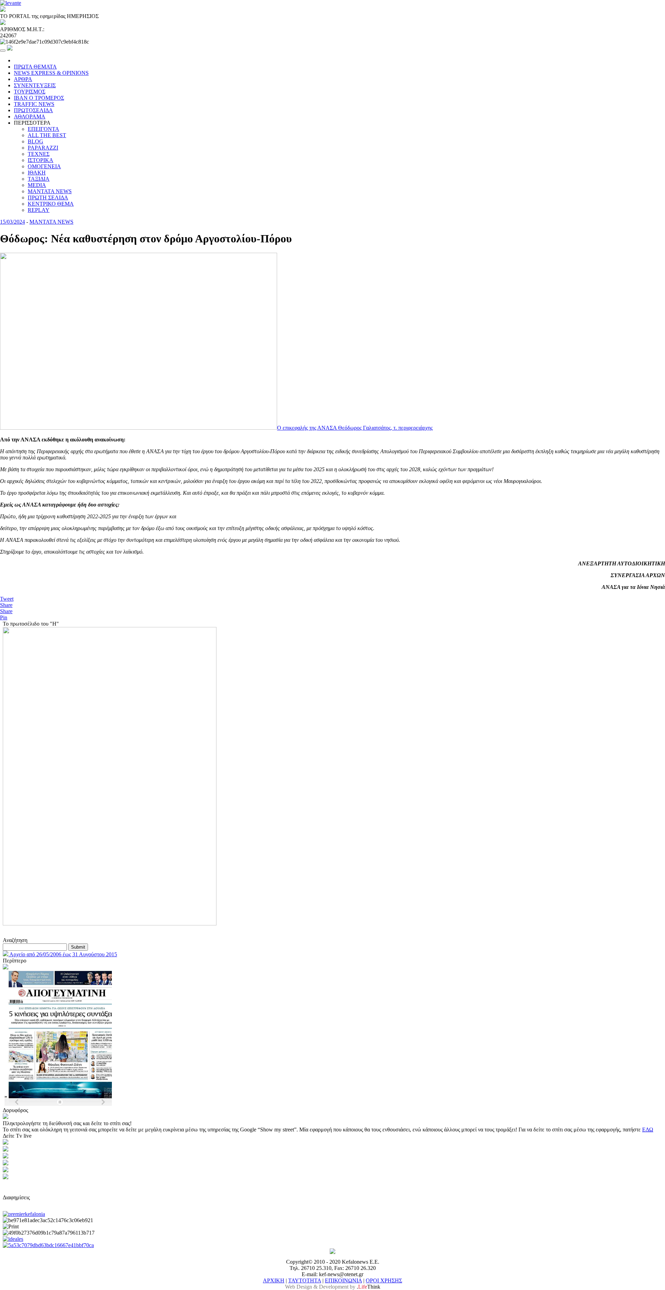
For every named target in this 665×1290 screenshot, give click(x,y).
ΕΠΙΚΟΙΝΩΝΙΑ (343, 1280)
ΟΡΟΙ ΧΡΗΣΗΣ (384, 1280)
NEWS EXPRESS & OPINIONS (51, 73)
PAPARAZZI (43, 148)
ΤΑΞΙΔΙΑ (39, 179)
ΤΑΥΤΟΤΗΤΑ (304, 1280)
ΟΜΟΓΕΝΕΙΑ (44, 166)
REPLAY (39, 210)
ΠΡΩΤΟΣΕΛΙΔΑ (33, 110)
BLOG (35, 141)
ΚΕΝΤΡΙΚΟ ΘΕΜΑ (51, 204)
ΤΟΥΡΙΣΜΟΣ (29, 92)
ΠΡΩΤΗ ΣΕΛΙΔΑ (48, 197)
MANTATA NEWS (50, 191)
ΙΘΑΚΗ (37, 173)
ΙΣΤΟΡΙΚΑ (40, 160)
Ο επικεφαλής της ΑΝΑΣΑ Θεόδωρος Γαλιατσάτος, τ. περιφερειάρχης (355, 428)
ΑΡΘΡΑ (23, 79)
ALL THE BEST (47, 135)
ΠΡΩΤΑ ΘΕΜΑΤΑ (35, 67)
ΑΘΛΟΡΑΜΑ (29, 116)
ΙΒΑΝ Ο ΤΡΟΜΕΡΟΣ (39, 98)
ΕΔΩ (647, 1129)
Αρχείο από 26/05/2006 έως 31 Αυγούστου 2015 (62, 954)
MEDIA (37, 185)
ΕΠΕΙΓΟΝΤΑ (43, 129)
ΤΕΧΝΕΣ (39, 154)
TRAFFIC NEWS (34, 104)
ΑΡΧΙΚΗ (273, 1280)
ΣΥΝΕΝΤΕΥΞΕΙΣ (35, 85)
